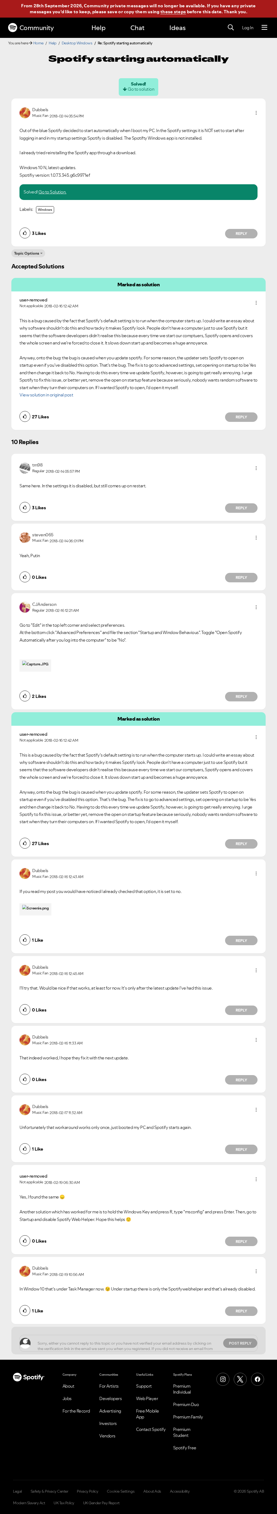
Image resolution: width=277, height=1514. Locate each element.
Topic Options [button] (26, 253)
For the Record (76, 1411)
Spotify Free (184, 1448)
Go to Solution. (52, 192)
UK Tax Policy (64, 1502)
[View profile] (24, 112)
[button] (256, 113)
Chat (137, 27)
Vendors (107, 1436)
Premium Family (188, 1417)
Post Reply (240, 1343)
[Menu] (264, 27)
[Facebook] (257, 1379)
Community (36, 27)
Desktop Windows (77, 43)
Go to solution (141, 89)
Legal (17, 1491)
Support (144, 1386)
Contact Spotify (151, 1429)
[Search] (230, 27)
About (68, 1386)
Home (38, 43)
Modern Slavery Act (29, 1502)
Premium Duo (186, 1404)
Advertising (110, 1411)
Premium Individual (182, 1389)
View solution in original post (46, 395)
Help (98, 27)
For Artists (109, 1386)
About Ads (152, 1491)
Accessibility (180, 1491)
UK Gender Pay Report (101, 1502)
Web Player (147, 1398)
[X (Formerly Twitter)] (240, 1379)
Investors (108, 1423)
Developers (110, 1398)
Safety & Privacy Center (49, 1491)
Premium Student (181, 1432)
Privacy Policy (87, 1491)
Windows (45, 209)
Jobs (67, 1398)
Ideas (177, 27)
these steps (173, 12)
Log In (247, 28)
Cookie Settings (121, 1491)
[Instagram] (222, 1379)
